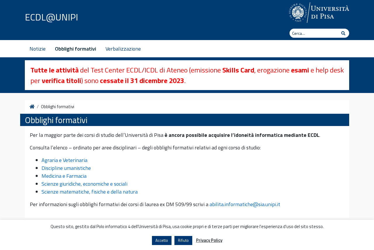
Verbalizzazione (123, 49)
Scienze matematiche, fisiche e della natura (89, 192)
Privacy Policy (209, 240)
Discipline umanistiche (66, 168)
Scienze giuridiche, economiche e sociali (84, 184)
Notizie (38, 49)
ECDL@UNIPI (51, 17)
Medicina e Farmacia (63, 176)
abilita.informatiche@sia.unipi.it (244, 204)
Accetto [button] (161, 240)
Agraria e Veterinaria (64, 160)
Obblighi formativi (75, 49)
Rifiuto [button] (183, 240)
